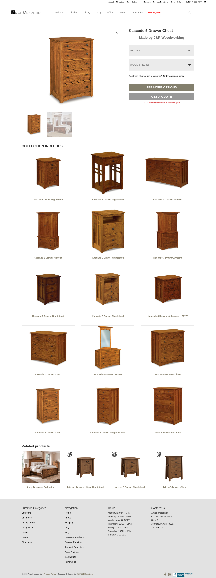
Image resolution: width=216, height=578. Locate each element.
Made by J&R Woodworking (161, 38)
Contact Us (70, 557)
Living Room (28, 527)
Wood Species (140, 64)
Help (179, 2)
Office (110, 12)
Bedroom (59, 12)
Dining (87, 12)
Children (74, 12)
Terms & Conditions (74, 547)
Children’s (27, 517)
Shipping (120, 2)
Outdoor (123, 12)
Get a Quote (154, 12)
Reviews (147, 2)
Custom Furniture (160, 2)
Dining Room (28, 522)
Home (68, 513)
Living (99, 12)
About (111, 2)
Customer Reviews (74, 537)
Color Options (132, 2)
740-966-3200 (158, 527)
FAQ (67, 527)
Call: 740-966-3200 (194, 2)
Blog (173, 2)
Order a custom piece (173, 76)
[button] (117, 33)
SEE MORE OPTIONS (161, 87)
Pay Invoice (70, 562)
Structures (137, 12)
